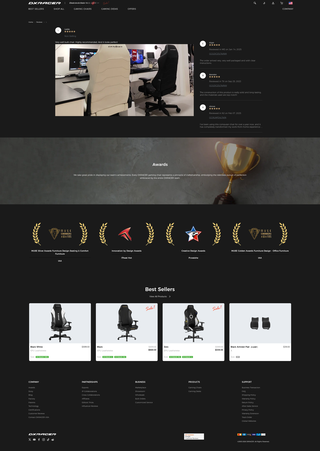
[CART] (282, 3)
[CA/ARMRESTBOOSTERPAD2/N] (260, 323)
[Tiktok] (49, 439)
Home (30, 22)
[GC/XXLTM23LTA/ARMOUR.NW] (60, 323)
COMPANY (287, 9)
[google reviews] (194, 436)
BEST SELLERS (36, 9)
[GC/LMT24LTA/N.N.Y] (127, 323)
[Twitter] (30, 439)
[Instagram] (44, 439)
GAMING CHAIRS (83, 9)
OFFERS (132, 9)
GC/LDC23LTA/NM (218, 54)
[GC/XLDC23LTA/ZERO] (193, 323)
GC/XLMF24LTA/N (217, 117)
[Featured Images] (124, 80)
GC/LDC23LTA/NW (218, 85)
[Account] (273, 3)
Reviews (39, 22)
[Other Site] (290, 3)
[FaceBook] (40, 439)
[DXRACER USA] (44, 3)
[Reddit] (53, 439)
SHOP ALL (59, 9)
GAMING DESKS (109, 9)
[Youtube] (35, 439)
